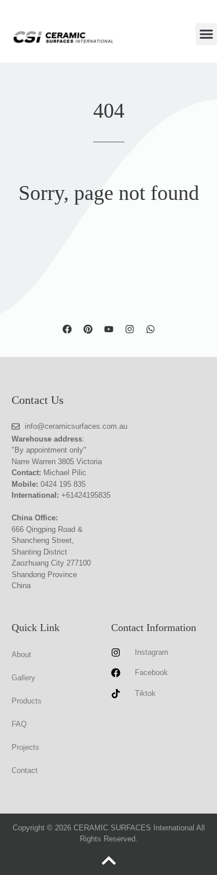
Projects (25, 747)
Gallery (23, 677)
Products (27, 701)
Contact (25, 770)
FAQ (19, 724)
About (21, 654)
